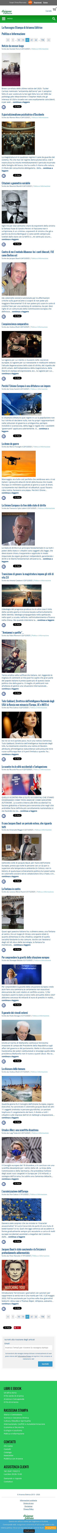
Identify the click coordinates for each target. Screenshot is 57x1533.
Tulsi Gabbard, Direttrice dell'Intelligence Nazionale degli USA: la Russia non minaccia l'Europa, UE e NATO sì (28, 702)
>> (49, 40)
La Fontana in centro (11, 889)
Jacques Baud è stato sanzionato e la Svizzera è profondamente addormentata (24, 1251)
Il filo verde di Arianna (14, 1396)
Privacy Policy (51, 1528)
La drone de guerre (10, 444)
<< (8, 40)
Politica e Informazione (40, 49)
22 (36, 40)
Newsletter (9, 1455)
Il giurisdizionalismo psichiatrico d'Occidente (23, 114)
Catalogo (8, 1452)
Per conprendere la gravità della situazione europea (25, 957)
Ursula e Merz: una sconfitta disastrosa (20, 1130)
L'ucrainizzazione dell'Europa (15, 1191)
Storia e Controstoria (13, 1414)
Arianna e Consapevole (14, 1399)
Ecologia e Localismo (13, 1430)
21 (32, 40)
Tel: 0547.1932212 (12, 1471)
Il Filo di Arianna (11, 1402)
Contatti (7, 1449)
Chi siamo (8, 1446)
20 (27, 40)
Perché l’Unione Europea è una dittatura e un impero (26, 386)
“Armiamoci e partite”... (12, 632)
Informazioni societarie (28, 1500)
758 (42, 40)
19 (23, 40)
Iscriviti (45, 1364)
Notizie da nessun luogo (13, 46)
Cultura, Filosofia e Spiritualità (17, 1421)
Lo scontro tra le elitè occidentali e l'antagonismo (24, 766)
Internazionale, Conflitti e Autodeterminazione (24, 1424)
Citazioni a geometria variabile (16, 183)
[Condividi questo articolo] (7, 107)
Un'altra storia (10, 1392)
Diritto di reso (28, 1503)
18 (19, 40)
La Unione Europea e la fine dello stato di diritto (24, 505)
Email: (7, 1343)
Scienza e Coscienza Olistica (16, 1417)
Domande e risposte (13, 1478)
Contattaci (8, 1481)
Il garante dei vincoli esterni (15, 1012)
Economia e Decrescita (14, 1427)
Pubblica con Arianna (13, 1458)
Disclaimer (28, 1506)
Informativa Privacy (24, 1356)
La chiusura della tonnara (13, 1069)
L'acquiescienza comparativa (15, 324)
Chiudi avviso (29, 1531)
